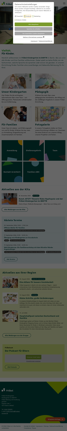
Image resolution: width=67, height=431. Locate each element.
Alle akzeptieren (33, 24)
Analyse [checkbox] (28, 16)
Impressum (34, 41)
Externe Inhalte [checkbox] (21, 20)
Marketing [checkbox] (37, 16)
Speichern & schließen (33, 29)
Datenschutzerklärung (45, 41)
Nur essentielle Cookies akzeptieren (34, 33)
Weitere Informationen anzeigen (33, 37)
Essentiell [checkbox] (20, 16)
